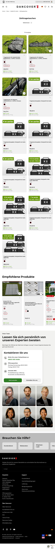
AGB (26, 536)
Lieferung (24, 484)
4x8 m (48, 311)
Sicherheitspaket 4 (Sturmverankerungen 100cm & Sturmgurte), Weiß (33, 304)
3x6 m (48, 309)
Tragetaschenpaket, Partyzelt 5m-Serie (40, 142)
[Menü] (54, 545)
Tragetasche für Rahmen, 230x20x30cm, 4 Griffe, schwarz (12, 100)
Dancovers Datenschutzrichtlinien (28, 490)
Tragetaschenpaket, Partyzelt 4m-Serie (14, 142)
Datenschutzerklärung (8, 536)
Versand (17, 538)
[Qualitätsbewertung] (50, 298)
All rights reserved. (17, 534)
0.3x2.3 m (6, 108)
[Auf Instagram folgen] (7, 529)
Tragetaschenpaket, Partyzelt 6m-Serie (14, 179)
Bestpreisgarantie (27, 486)
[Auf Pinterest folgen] (11, 529)
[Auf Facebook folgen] (3, 529)
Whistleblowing (6, 523)
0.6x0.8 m (6, 65)
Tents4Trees (6, 517)
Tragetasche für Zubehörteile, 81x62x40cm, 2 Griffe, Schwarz (11, 58)
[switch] (52, 547)
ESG (3, 515)
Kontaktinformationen (8, 538)
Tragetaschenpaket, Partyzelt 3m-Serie (40, 101)
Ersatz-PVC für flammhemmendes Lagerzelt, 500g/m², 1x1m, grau (11, 302)
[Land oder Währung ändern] (42, 6)
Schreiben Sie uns (31, 380)
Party (8, 11)
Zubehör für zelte (14, 11)
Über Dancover (6, 507)
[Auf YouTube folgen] (14, 529)
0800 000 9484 (14, 359)
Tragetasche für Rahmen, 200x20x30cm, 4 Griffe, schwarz (38, 58)
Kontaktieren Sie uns (8, 509)
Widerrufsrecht (19, 536)
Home (3, 11)
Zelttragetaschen (23, 11)
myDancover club (7, 512)
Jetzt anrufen (13, 380)
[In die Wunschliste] (24, 55)
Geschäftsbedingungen (28, 481)
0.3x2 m (32, 65)
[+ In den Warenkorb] (24, 51)
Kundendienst (26, 478)
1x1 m (5, 313)
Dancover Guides (7, 520)
